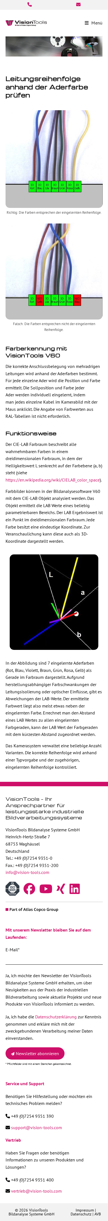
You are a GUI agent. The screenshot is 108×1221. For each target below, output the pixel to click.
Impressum (85, 1210)
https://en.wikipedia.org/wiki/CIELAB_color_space (53, 480)
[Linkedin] (75, 891)
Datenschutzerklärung (56, 1016)
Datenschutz (81, 1214)
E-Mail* (12, 949)
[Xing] (60, 891)
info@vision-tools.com (27, 872)
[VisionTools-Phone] (29, 4)
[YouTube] (45, 891)
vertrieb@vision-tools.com (36, 1191)
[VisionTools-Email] (78, 4)
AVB (97, 1214)
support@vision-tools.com (36, 1127)
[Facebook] (29, 891)
